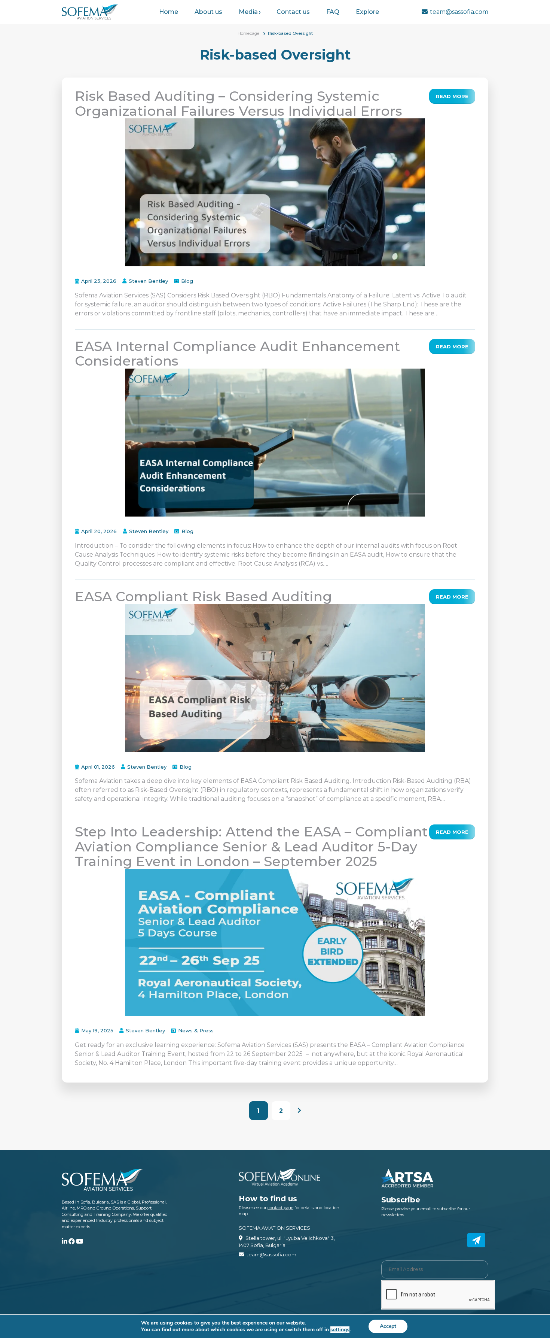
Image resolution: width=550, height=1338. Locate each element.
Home (168, 11)
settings (339, 1329)
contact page (280, 1207)
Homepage (248, 33)
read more (452, 96)
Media (248, 11)
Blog (187, 281)
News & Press (196, 1030)
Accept (388, 1326)
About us (208, 11)
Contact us (293, 11)
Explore (367, 11)
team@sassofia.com (459, 11)
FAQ (332, 11)
